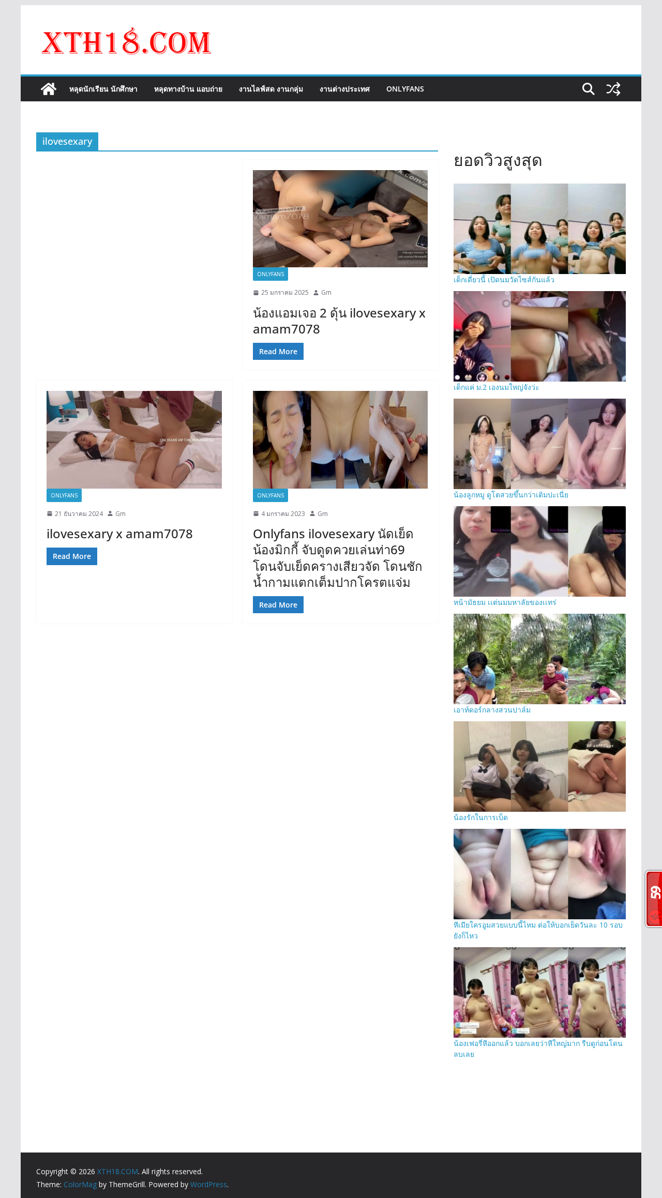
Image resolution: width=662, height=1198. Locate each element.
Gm (326, 292)
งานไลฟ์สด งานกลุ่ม (271, 89)
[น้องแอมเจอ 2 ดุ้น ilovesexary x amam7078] (340, 218)
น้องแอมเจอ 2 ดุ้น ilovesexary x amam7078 (339, 320)
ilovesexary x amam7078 (120, 533)
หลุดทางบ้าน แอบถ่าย (188, 89)
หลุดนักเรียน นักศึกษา (103, 89)
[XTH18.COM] (48, 89)
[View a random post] (613, 89)
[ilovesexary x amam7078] (134, 439)
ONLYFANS (405, 89)
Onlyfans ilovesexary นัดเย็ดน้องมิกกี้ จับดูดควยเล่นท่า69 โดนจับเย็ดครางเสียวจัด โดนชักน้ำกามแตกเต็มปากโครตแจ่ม (338, 557)
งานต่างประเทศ (345, 89)
